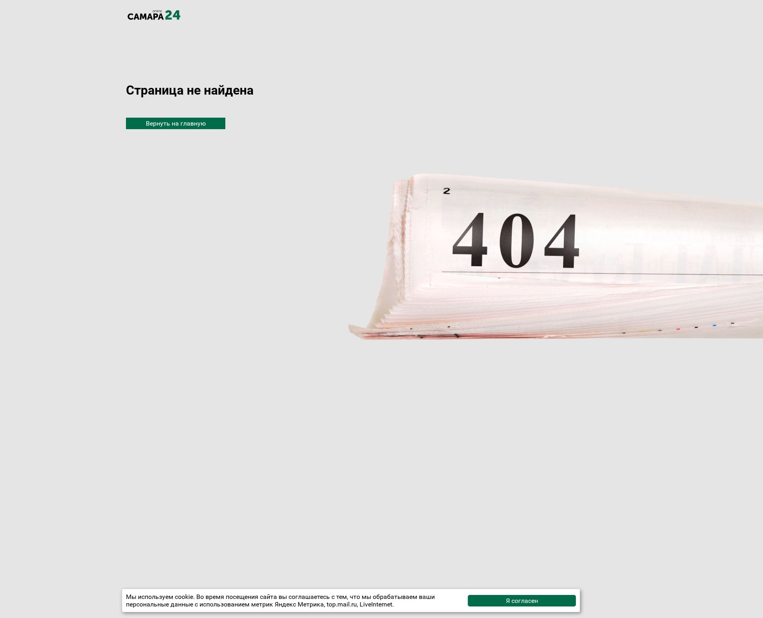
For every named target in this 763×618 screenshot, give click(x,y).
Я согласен (522, 600)
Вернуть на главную (176, 123)
